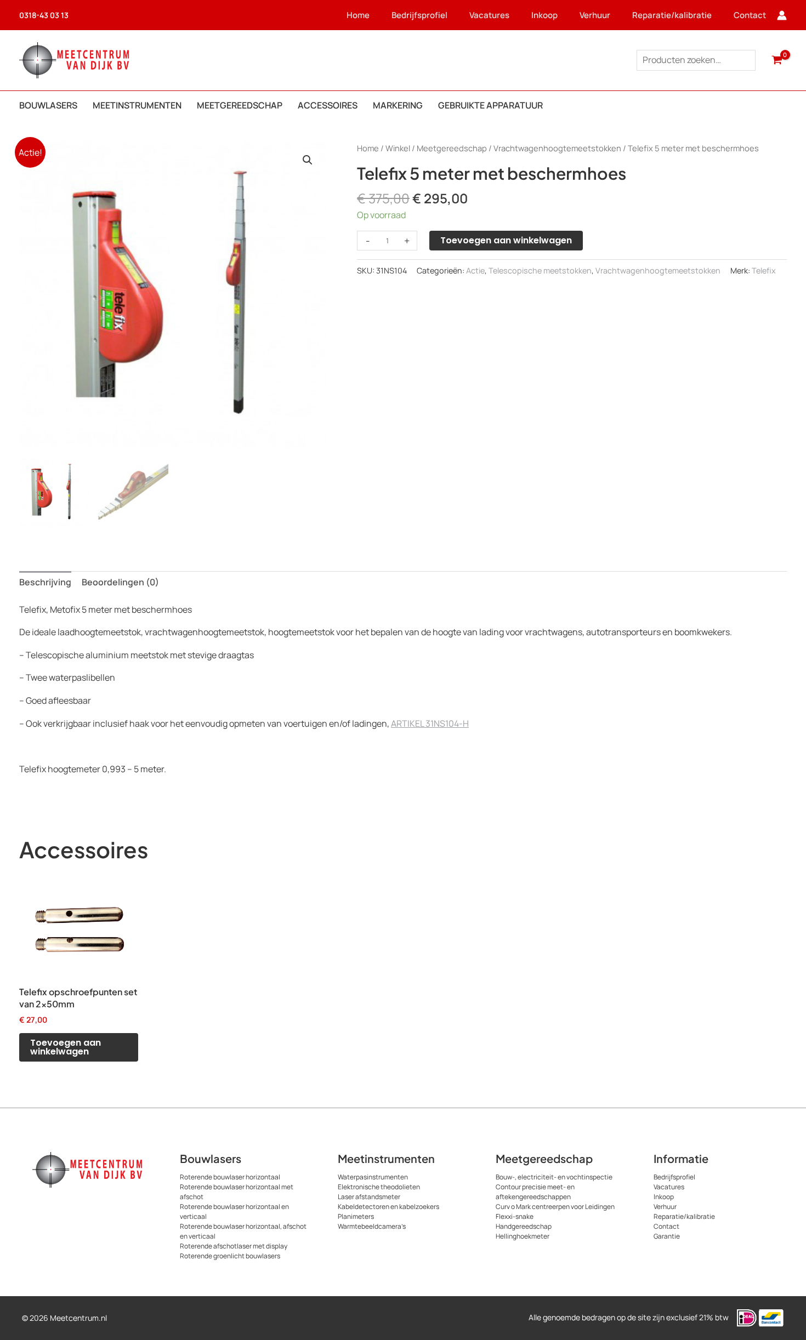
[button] (307, 160)
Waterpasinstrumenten (373, 1177)
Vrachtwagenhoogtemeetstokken (557, 147)
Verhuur (595, 15)
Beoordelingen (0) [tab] (120, 582)
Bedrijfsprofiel (419, 15)
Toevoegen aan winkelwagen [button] (65, 1047)
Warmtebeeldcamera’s (372, 1226)
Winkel (397, 147)
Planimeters (356, 1216)
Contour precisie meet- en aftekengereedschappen (535, 1191)
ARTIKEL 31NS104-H (430, 723)
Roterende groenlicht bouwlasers (230, 1256)
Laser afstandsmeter (369, 1196)
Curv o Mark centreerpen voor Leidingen (555, 1206)
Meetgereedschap (452, 147)
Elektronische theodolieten (379, 1186)
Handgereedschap (524, 1226)
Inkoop (544, 15)
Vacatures (489, 15)
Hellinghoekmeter (522, 1236)
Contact (750, 15)
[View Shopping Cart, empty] (777, 60)
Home (358, 15)
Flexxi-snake (514, 1216)
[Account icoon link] (782, 15)
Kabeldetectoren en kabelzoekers (388, 1206)
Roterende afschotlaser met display (233, 1246)
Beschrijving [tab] (45, 582)
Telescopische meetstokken (540, 270)
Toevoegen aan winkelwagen (506, 240)
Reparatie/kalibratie (672, 15)
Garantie (667, 1236)
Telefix (764, 270)
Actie (475, 270)
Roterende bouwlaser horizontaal (230, 1177)
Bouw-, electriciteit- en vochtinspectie (554, 1177)
